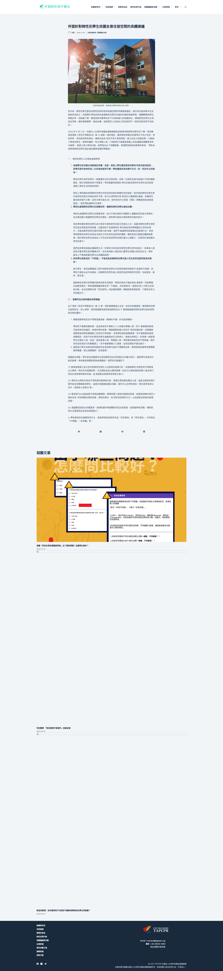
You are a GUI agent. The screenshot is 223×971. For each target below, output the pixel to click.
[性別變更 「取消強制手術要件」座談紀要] (111, 637)
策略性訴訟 (122, 7)
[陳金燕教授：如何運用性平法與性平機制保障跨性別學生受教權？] (111, 820)
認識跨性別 (95, 7)
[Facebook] (79, 432)
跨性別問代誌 (135, 7)
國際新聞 (40, 951)
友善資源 (166, 7)
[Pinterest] (122, 432)
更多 (177, 7)
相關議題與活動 (150, 7)
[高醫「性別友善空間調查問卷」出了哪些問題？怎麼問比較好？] (111, 500)
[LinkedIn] (144, 432)
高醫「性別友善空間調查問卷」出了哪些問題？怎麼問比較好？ (63, 545)
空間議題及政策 (102, 33)
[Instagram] (41, 964)
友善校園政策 (92, 33)
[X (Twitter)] (101, 432)
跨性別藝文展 (42, 948)
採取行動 (40, 955)
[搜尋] (185, 7)
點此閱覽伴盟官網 (157, 947)
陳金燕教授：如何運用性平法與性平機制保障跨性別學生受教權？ (63, 910)
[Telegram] (45, 964)
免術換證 (109, 7)
